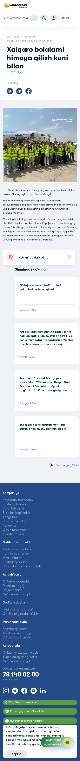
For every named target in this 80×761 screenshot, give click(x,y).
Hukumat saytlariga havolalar (26, 720)
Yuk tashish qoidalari (17, 549)
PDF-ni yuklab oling (33, 257)
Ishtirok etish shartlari (18, 609)
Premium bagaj (13, 586)
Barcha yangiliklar (67, 465)
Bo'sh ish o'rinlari (14, 521)
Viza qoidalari (12, 558)
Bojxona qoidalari (15, 629)
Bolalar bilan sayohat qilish (22, 566)
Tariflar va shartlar (16, 553)
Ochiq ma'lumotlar (16, 18)
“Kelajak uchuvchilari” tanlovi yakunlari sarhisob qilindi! (40, 287)
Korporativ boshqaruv (18, 500)
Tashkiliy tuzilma (14, 504)
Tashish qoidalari (15, 562)
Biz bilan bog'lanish (16, 513)
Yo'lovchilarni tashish (17, 637)
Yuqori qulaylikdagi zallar (20, 657)
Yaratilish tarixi (13, 508)
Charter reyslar (13, 534)
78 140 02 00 (21, 674)
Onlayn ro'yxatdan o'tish (20, 652)
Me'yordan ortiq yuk (17, 594)
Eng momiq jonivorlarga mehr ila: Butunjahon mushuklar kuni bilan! (42, 426)
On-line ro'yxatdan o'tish (20, 614)
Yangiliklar (30, 36)
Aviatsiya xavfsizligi (17, 633)
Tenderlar (9, 525)
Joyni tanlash (12, 590)
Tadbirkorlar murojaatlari (23, 702)
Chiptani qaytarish (16, 581)
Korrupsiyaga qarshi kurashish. (27, 711)
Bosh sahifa (13, 36)
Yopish (16, 754)
